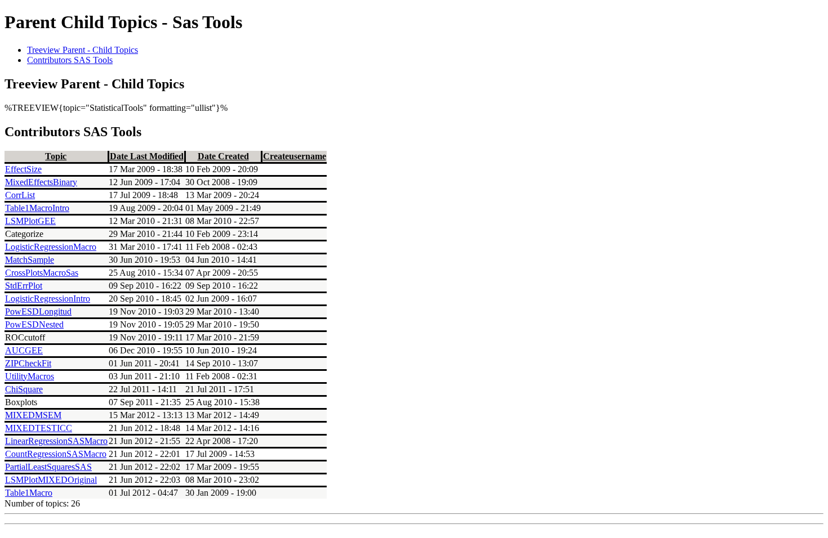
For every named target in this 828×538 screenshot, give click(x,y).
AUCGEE (24, 350)
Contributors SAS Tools (70, 60)
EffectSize (23, 169)
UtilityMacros (29, 376)
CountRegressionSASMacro (55, 454)
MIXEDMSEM (33, 415)
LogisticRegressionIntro (47, 298)
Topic (55, 156)
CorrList (20, 195)
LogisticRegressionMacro (50, 247)
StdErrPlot (23, 285)
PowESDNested (34, 324)
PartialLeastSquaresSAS (48, 467)
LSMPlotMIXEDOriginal (51, 480)
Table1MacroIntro (37, 208)
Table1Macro (28, 492)
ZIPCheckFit (28, 363)
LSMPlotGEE (30, 221)
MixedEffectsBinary (41, 182)
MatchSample (29, 259)
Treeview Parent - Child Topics (82, 50)
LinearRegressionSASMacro (56, 441)
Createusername (294, 156)
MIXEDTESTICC (38, 428)
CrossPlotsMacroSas (41, 272)
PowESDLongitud (38, 311)
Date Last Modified (147, 156)
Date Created (223, 156)
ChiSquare (24, 389)
